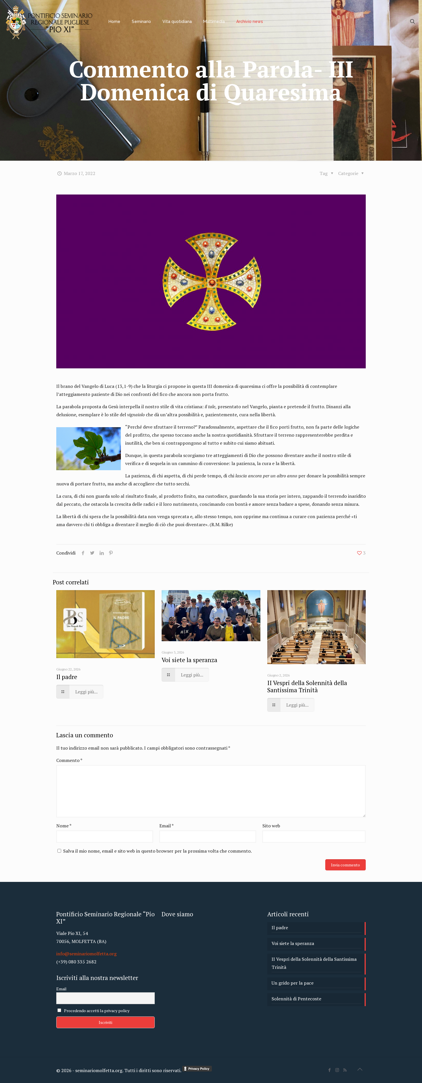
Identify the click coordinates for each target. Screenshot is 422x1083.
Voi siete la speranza (189, 660)
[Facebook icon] (329, 1070)
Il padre (66, 677)
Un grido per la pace (292, 983)
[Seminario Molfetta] (50, 21)
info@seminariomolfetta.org (86, 953)
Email (166, 826)
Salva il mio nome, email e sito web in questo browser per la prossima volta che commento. (157, 851)
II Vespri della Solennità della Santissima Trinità (307, 686)
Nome (63, 826)
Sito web (271, 826)
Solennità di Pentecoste (296, 998)
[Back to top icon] (360, 1069)
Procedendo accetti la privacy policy (96, 1010)
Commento (69, 760)
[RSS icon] (345, 1070)
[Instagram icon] (337, 1070)
